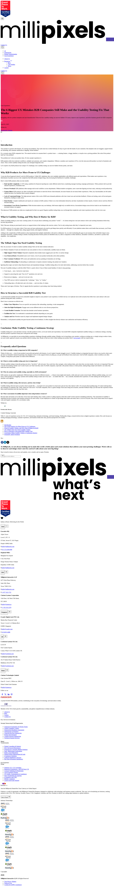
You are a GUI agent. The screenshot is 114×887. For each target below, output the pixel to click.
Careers (6, 67)
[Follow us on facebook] (2, 695)
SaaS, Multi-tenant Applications (13, 751)
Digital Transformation (10, 54)
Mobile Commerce (9, 779)
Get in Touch (4, 797)
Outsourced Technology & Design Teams (16, 726)
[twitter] (7, 442)
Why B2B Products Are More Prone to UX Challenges (19, 426)
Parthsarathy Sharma (6, 130)
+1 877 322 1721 (6, 592)
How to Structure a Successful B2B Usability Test (18, 431)
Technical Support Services (12, 738)
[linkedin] (5, 442)
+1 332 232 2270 (6, 607)
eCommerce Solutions (10, 756)
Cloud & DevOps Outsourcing (13, 733)
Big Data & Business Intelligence (13, 759)
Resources (7, 61)
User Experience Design (11, 772)
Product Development (10, 734)
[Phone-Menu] (2, 18)
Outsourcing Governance (11, 731)
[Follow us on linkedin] (8, 695)
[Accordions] (6, 526)
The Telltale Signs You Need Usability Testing (17, 429)
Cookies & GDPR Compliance (13, 884)
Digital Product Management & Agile (14, 754)
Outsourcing (7, 52)
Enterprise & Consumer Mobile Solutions (16, 749)
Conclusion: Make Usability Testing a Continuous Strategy (20, 433)
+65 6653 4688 (6, 632)
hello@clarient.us (6, 604)
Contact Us (4, 45)
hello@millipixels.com (8, 546)
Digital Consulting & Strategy (12, 746)
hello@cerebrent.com (8, 653)
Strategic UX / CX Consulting (12, 767)
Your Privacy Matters (10, 881)
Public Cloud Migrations (11, 752)
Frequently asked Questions (12, 434)
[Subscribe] (2, 455)
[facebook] (2, 442)
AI (5, 51)
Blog (9, 63)
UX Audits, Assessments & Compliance (15, 774)
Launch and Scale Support (11, 780)
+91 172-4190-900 (7, 549)
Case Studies (11, 64)
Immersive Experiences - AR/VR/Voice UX (16, 769)
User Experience (9, 56)
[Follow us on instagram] (11, 695)
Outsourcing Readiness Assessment (14, 730)
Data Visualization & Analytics (13, 775)
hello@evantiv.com (7, 629)
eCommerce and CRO (10, 777)
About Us (7, 59)
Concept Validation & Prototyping (13, 771)
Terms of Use (8, 883)
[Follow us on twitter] (5, 695)
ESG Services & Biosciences (12, 748)
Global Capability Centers (11, 728)
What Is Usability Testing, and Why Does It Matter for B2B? (21, 428)
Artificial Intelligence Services (12, 757)
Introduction (7, 425)
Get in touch (76, 338)
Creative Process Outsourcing (12, 736)
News (9, 66)
